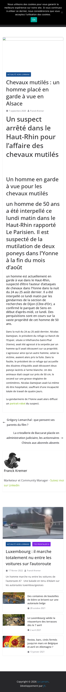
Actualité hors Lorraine (18, 74)
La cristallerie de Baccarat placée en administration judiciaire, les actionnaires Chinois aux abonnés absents (32, 438)
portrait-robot (17, 403)
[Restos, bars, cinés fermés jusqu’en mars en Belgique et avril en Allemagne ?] (14, 646)
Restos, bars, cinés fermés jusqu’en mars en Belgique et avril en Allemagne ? (42, 643)
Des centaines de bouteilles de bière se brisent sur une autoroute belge (43, 599)
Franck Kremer (37, 110)
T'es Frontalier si (41, 544)
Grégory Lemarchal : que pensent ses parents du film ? (31, 422)
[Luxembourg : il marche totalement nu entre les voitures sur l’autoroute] (33, 523)
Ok (33, 19)
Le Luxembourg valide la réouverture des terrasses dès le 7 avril (42, 621)
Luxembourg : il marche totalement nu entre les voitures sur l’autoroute (28, 557)
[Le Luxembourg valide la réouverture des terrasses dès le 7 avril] (14, 624)
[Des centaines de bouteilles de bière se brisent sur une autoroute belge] (14, 602)
